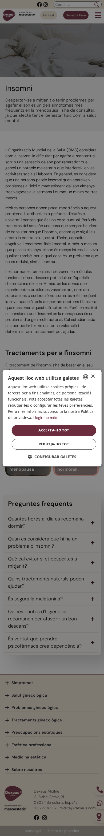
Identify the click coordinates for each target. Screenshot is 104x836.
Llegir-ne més (45, 417)
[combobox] (85, 376)
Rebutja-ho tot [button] (54, 444)
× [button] (93, 376)
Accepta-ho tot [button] (53, 430)
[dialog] (52, 418)
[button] (52, 457)
